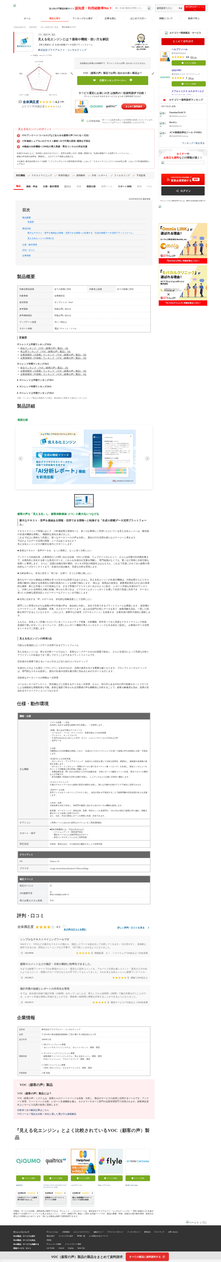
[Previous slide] (20, 458)
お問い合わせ (173, 1232)
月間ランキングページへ (112, 80)
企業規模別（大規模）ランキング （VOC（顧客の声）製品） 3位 (53, 355)
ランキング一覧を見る (193, 143)
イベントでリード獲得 (73, 1244)
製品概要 (26, 217)
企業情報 (26, 255)
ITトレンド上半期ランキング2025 (37, 380)
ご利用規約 (66, 1232)
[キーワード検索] (149, 8)
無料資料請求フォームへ (194, 8)
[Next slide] (147, 458)
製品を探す (55, 18)
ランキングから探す (82, 18)
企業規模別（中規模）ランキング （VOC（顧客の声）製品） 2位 (53, 358)
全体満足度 (31, 102)
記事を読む (110, 18)
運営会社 (147, 1232)
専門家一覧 (81, 1236)
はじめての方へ (138, 18)
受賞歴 (31, 222)
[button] (84, 457)
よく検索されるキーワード (98, 1236)
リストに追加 (29, 1178)
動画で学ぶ (193, 18)
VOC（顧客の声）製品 (49, 27)
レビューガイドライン (82, 1232)
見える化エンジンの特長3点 (41, 238)
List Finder (51, 1248)
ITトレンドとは (52, 1232)
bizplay (71, 1248)
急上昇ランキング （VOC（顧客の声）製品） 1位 (45, 351)
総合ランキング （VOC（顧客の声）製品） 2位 (44, 368)
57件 (195, 58)
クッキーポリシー (133, 1232)
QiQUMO (19, 1185)
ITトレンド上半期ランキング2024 (37, 393)
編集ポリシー (98, 1232)
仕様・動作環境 (29, 244)
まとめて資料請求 (133, 106)
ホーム (27, 18)
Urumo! (61, 1248)
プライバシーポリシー (115, 1232)
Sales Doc (81, 1248)
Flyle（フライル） (104, 1185)
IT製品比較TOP (19, 27)
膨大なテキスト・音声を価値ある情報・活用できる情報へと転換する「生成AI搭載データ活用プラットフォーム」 (81, 233)
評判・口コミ (28, 250)
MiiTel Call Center (131, 1185)
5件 (192, 79)
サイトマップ (159, 1232)
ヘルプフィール (76, 1185)
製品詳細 (26, 228)
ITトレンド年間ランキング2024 (35, 386)
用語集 (49, 1240)
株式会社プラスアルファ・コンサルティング (62, 49)
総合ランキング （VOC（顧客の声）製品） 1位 (44, 348)
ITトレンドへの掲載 (54, 1244)
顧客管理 (33, 27)
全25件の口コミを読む (75, 929)
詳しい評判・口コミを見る (131, 927)
